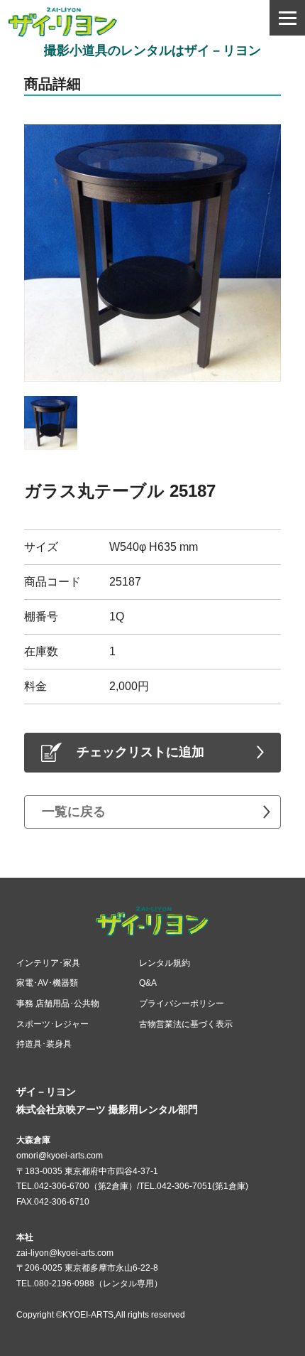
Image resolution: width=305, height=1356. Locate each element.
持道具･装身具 (44, 1044)
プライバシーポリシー (181, 1003)
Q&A (148, 983)
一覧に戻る (74, 812)
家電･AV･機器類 (47, 983)
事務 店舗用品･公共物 (57, 1003)
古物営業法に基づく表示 (186, 1024)
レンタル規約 (164, 963)
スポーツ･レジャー (52, 1024)
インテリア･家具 (48, 963)
